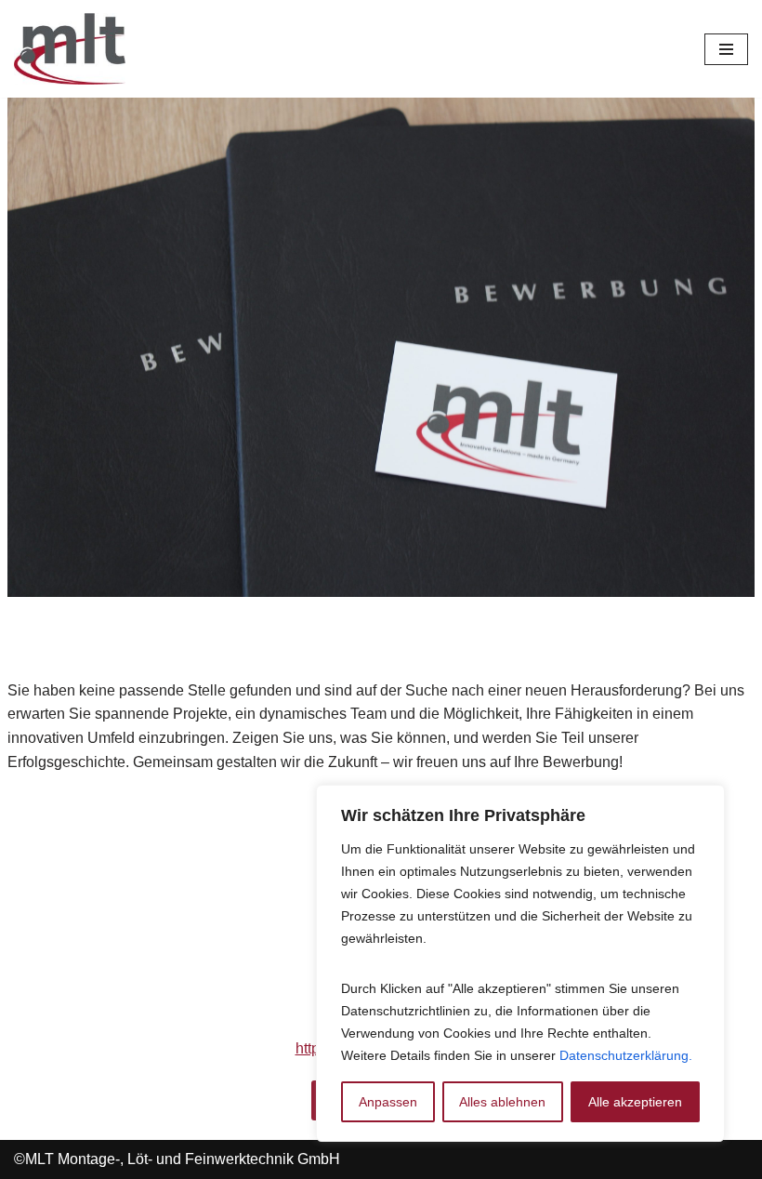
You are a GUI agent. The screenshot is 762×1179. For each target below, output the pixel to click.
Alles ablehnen (502, 1101)
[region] (520, 963)
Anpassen (388, 1101)
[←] (69, 49)
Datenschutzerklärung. (625, 1055)
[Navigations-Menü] (726, 49)
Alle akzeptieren (635, 1101)
